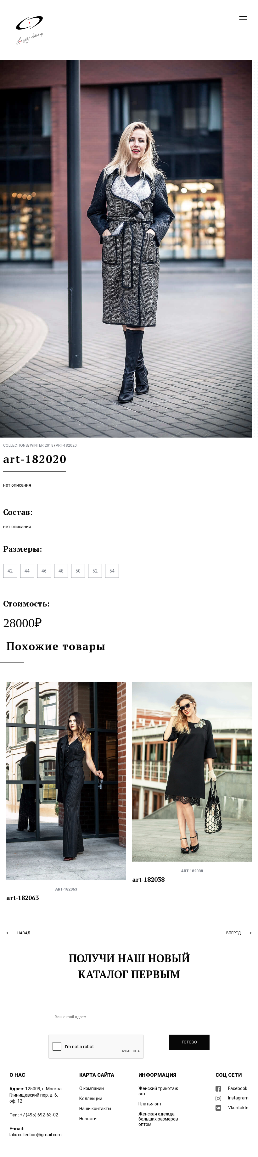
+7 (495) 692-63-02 (39, 1114)
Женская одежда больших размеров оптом (158, 1119)
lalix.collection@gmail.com (35, 1134)
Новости (88, 1118)
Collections (15, 445)
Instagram (238, 1097)
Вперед (233, 933)
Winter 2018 (41, 445)
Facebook (237, 1088)
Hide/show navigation (243, 18)
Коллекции (90, 1098)
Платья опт (150, 1103)
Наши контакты (95, 1108)
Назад (23, 933)
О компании (91, 1088)
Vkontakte (238, 1107)
